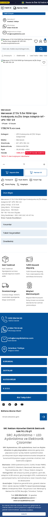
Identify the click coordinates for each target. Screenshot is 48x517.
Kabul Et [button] (24, 514)
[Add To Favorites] (43, 62)
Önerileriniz (8, 241)
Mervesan (20, 140)
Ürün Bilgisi (8, 192)
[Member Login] (40, 41)
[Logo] (16, 41)
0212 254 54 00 (21, 495)
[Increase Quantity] (45, 164)
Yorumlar (7, 224)
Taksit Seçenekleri (11, 233)
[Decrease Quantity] (3, 164)
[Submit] (43, 416)
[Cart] (45, 41)
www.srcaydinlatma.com (24, 501)
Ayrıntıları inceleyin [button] (26, 510)
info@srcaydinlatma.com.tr (23, 498)
